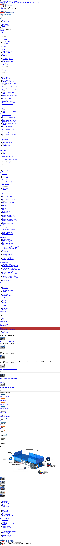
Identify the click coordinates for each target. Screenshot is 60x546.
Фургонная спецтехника (4, 105)
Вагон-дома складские (5, 32)
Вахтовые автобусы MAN (6, 80)
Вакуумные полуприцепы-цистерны (7, 515)
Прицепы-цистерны (5, 238)
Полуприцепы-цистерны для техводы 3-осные (9, 219)
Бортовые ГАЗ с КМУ (5, 42)
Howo (3, 318)
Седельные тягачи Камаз (5, 49)
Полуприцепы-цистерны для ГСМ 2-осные (8, 215)
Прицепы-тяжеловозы (5, 249)
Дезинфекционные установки (6, 295)
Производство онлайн (3, 2)
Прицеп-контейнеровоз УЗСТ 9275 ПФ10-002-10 (11, 246)
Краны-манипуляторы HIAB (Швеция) (8, 257)
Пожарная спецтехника (3, 192)
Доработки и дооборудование (6, 532)
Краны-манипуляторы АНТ (4, 324)
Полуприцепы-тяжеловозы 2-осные (7, 232)
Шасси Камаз (4, 206)
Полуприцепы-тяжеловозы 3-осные (7, 233)
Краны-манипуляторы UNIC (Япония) (8, 256)
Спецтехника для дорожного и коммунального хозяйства (8, 181)
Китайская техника (3, 311)
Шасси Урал (4, 205)
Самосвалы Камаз (4, 175)
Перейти (2, 28)
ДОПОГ (1, 328)
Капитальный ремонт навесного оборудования (7, 327)
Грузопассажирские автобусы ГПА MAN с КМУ (9, 85)
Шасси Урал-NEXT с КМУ (6, 211)
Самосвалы (2, 172)
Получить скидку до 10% (4, 373)
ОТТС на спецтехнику (4, 518)
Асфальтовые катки (5, 294)
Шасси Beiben (4, 208)
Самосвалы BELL (4, 289)
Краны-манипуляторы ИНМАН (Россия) (8, 255)
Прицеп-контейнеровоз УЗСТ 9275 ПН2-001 (10, 247)
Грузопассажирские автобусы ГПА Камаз (8, 82)
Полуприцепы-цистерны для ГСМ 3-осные (8, 216)
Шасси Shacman (4, 207)
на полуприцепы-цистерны (6, 526)
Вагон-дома (2, 30)
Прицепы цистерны (5, 510)
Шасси (1, 203)
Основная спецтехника (4, 499)
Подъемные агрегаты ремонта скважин (8, 156)
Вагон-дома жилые (5, 31)
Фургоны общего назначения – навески (8, 278)
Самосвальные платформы (6, 281)
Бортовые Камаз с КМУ (5, 39)
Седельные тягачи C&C (5, 55)
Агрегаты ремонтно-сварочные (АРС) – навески (9, 271)
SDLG (3, 319)
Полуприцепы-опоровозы (6, 239)
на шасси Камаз (4, 522)
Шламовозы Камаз (5, 178)
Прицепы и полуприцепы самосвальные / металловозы (10, 242)
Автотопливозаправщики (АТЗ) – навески (8, 263)
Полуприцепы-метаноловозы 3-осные (7, 224)
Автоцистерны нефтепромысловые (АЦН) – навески (10, 265)
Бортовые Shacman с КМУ (6, 41)
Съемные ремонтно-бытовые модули (7, 104)
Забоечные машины (5, 286)
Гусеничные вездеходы (5, 291)
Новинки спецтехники (27, 2)
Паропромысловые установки (6, 505)
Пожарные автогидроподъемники (7, 165)
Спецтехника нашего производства (12, 2)
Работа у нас (37, 2)
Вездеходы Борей (4, 287)
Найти (1, 18)
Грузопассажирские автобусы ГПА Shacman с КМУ (10, 86)
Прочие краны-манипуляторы (6, 260)
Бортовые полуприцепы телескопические (8, 229)
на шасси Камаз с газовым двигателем (8, 523)
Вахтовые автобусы (5, 502)
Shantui (3, 315)
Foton (3, 313)
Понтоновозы (4, 285)
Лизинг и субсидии (21, 2)
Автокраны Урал (4, 168)
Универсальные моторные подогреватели (8, 503)
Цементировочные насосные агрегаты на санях (9, 120)
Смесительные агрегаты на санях (7, 122)
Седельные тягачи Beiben (6, 54)
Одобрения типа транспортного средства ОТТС (7, 329)
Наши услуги (2, 529)
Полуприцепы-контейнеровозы (7, 241)
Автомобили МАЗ (3, 297)
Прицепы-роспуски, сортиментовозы (7, 243)
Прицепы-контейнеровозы (6, 244)
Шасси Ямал (4, 309)
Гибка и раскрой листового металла (7, 534)
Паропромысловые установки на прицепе (8, 117)
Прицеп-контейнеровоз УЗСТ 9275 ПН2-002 (10, 248)
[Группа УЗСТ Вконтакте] (1, 545)
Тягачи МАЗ (4, 300)
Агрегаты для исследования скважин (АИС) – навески (10, 275)
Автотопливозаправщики (6, 500)
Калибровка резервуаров (5, 533)
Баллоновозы (4, 284)
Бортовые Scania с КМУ (5, 44)
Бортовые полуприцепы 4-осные (7, 228)
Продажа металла (4, 530)
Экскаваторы (4, 296)
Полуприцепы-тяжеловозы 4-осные (7, 234)
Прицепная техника (3, 237)
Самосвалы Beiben (5, 176)
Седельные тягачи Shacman (6, 52)
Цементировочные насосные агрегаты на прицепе (9, 119)
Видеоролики (33, 2)
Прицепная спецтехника (5, 508)
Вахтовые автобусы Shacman (6, 79)
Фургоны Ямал (4, 307)
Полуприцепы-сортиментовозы (7, 240)
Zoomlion (3, 314)
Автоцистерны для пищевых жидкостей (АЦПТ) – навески (11, 267)
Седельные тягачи (3, 46)
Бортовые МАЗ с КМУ (5, 43)
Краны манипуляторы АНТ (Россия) (7, 254)
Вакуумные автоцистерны (6, 501)
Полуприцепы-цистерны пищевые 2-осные (8, 221)
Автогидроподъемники (3, 157)
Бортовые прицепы (5, 251)
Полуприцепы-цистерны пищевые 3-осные (8, 222)
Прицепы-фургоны (5, 250)
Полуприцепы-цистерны (6, 509)
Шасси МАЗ (4, 302)
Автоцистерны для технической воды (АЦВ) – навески (10, 268)
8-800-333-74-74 (2, 8)
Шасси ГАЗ (3, 209)
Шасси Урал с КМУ (5, 210)
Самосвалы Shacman (5, 177)
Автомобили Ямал (3, 305)
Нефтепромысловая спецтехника (5, 113)
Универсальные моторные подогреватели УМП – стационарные (11, 132)
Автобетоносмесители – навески (7, 280)
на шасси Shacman (5, 520)
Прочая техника (2, 282)
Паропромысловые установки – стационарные (9, 116)
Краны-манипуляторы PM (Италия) (7, 258)
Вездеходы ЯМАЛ (5, 288)
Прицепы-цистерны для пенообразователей (8, 202)
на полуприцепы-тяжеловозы (6, 527)
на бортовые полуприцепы (6, 525)
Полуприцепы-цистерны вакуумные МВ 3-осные (9, 220)
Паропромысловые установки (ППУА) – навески (9, 273)
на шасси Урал (4, 521)
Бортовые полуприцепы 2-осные (7, 227)
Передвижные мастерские (4, 88)
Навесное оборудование (4, 262)
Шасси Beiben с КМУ (5, 212)
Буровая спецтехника (3, 150)
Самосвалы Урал (4, 174)
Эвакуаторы (4, 292)
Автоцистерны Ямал (5, 308)
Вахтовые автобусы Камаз (6, 77)
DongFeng (3, 317)
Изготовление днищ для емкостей (7, 535)
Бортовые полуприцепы (4, 225)
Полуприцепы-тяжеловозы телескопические (8, 235)
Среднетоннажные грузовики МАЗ (7, 299)
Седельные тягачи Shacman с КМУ (7, 53)
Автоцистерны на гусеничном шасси (7, 290)
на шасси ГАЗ (4, 524)
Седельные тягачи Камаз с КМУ (7, 51)
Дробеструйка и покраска (6, 536)
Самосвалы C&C (4, 179)
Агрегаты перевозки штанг (6, 514)
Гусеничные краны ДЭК (5, 293)
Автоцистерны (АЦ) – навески (6, 264)
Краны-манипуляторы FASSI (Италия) (8, 259)
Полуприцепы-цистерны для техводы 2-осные (9, 218)
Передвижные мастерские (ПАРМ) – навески (9, 272)
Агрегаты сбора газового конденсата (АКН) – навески (10, 266)
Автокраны (2, 166)
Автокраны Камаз (5, 169)
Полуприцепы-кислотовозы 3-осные (7, 223)
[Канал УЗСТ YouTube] (3, 545)
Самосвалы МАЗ (4, 301)
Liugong (3, 316)
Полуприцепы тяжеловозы (6, 512)
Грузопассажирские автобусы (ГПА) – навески (9, 276)
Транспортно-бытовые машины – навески (8, 279)
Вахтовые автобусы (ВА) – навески (7, 270)
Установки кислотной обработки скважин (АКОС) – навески (11, 269)
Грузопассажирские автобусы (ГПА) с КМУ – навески (10, 277)
